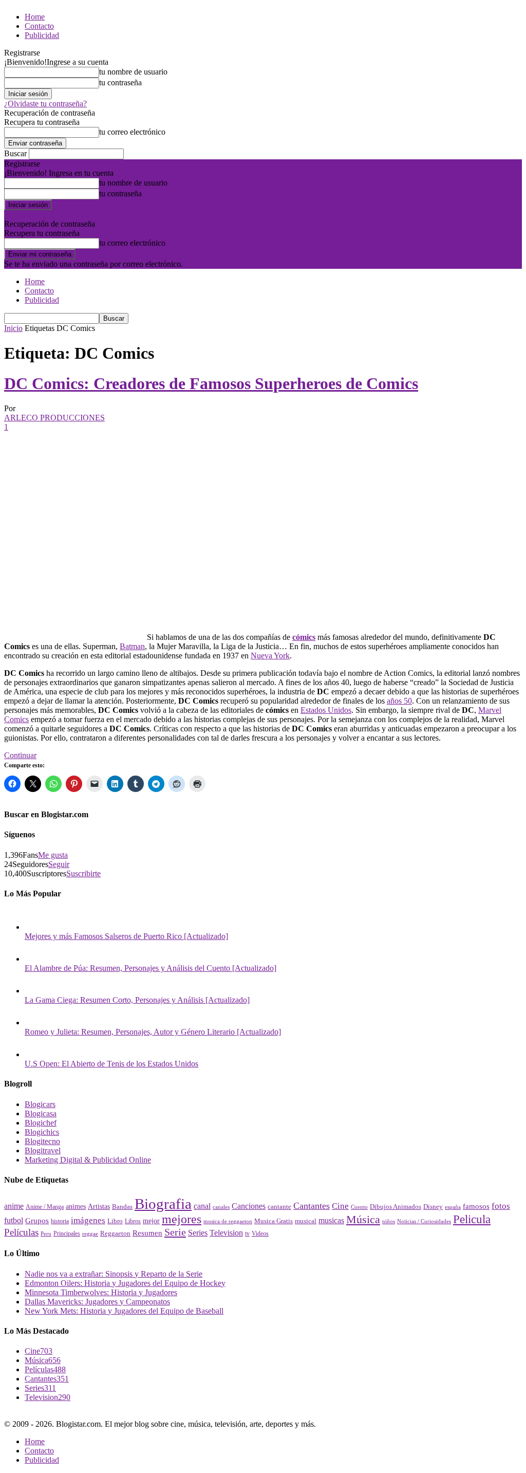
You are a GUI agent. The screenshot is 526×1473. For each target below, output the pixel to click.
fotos (501, 1206)
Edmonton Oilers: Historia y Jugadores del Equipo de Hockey (125, 1283)
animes (76, 1206)
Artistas (99, 1206)
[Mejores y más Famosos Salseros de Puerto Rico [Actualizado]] (35, 927)
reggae (90, 1233)
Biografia (163, 1203)
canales (221, 1207)
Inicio (13, 328)
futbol (13, 1220)
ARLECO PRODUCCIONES (54, 417)
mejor (151, 1221)
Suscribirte (83, 873)
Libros (133, 1221)
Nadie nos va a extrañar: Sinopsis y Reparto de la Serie (113, 1273)
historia (60, 1221)
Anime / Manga (45, 1206)
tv (247, 1233)
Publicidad (42, 35)
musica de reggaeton (227, 1221)
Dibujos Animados (395, 1206)
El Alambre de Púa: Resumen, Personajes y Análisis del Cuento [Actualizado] (150, 968)
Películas (21, 1232)
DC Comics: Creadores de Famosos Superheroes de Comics (211, 383)
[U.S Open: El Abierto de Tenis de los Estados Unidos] (35, 1054)
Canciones (249, 1206)
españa (453, 1207)
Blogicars (40, 1104)
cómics (303, 637)
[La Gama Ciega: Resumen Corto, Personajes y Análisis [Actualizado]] (35, 990)
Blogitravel (43, 1150)
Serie (175, 1232)
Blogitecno (42, 1141)
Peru (46, 1233)
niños (388, 1221)
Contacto (39, 26)
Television (226, 1232)
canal (202, 1206)
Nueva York (270, 655)
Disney (433, 1206)
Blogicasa (41, 1113)
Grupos (37, 1220)
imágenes (88, 1220)
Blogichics (42, 1132)
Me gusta (53, 855)
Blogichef (41, 1122)
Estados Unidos (325, 710)
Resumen (147, 1233)
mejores (181, 1219)
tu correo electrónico (132, 131)
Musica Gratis (273, 1221)
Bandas (122, 1206)
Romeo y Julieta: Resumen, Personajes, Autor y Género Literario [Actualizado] (153, 1031)
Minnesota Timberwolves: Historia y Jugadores (101, 1292)
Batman (132, 646)
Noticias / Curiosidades (424, 1221)
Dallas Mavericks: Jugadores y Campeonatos (97, 1301)
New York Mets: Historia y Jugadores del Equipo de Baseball (124, 1310)
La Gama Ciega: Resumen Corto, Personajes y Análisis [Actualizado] (137, 1000)
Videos (260, 1233)
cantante (279, 1206)
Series (198, 1232)
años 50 (399, 700)
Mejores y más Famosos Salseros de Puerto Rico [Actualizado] (126, 936)
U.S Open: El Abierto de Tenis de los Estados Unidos (111, 1063)
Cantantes (311, 1206)
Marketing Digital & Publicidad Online (88, 1159)
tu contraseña (120, 82)
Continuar (20, 755)
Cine (340, 1206)
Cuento (359, 1207)
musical (305, 1221)
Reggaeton (115, 1233)
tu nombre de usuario (133, 71)
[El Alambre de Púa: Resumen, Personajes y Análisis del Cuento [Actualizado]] (35, 958)
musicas (331, 1220)
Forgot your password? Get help (56, 214)
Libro (115, 1221)
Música (363, 1219)
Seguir (58, 864)
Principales (66, 1233)
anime (14, 1206)
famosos (476, 1206)
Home (35, 16)
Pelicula (472, 1219)
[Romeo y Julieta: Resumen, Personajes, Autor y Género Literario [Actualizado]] (35, 1022)
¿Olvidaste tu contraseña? (45, 103)
